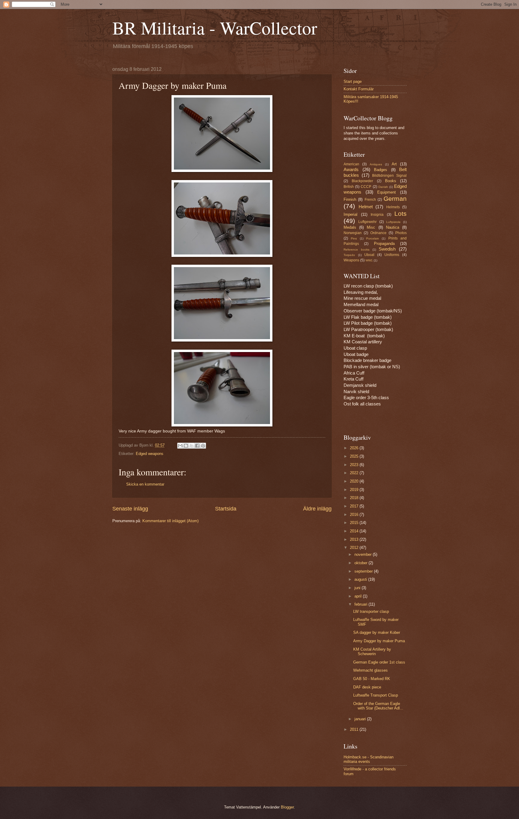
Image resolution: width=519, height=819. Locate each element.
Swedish (387, 248)
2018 (355, 497)
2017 (355, 506)
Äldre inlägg (317, 509)
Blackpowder (362, 181)
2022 (355, 473)
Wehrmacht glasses (370, 670)
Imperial (350, 214)
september (364, 571)
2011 (355, 729)
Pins (354, 238)
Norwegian (353, 233)
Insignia (377, 214)
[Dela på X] (192, 446)
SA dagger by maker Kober (376, 632)
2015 (355, 522)
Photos (401, 233)
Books (390, 181)
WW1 (369, 260)
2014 (355, 531)
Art (394, 164)
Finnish (350, 199)
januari (360, 719)
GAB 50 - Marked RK (371, 678)
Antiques (376, 164)
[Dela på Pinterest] (203, 446)
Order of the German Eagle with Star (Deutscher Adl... (378, 705)
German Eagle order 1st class (379, 662)
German (395, 198)
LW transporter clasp (371, 611)
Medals (350, 227)
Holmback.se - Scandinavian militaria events (368, 759)
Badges (380, 169)
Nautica (392, 227)
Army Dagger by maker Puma (379, 641)
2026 (355, 448)
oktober (361, 563)
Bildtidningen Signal (389, 175)
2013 (355, 539)
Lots (400, 213)
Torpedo (349, 255)
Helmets (393, 207)
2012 (355, 547)
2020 (355, 481)
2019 (355, 489)
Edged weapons (149, 453)
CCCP (366, 186)
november (363, 554)
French (370, 199)
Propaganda (384, 243)
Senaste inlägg (130, 509)
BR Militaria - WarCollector (214, 28)
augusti (361, 579)
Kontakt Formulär (359, 89)
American (351, 164)
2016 (355, 514)
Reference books (356, 249)
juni (358, 588)
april (358, 596)
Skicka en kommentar (145, 484)
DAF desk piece (367, 687)
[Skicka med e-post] (180, 446)
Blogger (287, 807)
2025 (355, 456)
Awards (351, 169)
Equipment (386, 192)
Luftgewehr (367, 222)
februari (361, 604)
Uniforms (391, 255)
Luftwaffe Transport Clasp (375, 695)
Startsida (225, 509)
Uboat (369, 255)
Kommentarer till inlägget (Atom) (170, 521)
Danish (383, 186)
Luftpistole (393, 222)
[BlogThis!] (186, 446)
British (349, 186)
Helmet (366, 206)
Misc (371, 227)
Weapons (351, 260)
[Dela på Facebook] (197, 446)
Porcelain (372, 238)
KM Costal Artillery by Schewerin (372, 651)
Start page (353, 81)
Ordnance (378, 233)
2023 (355, 464)
